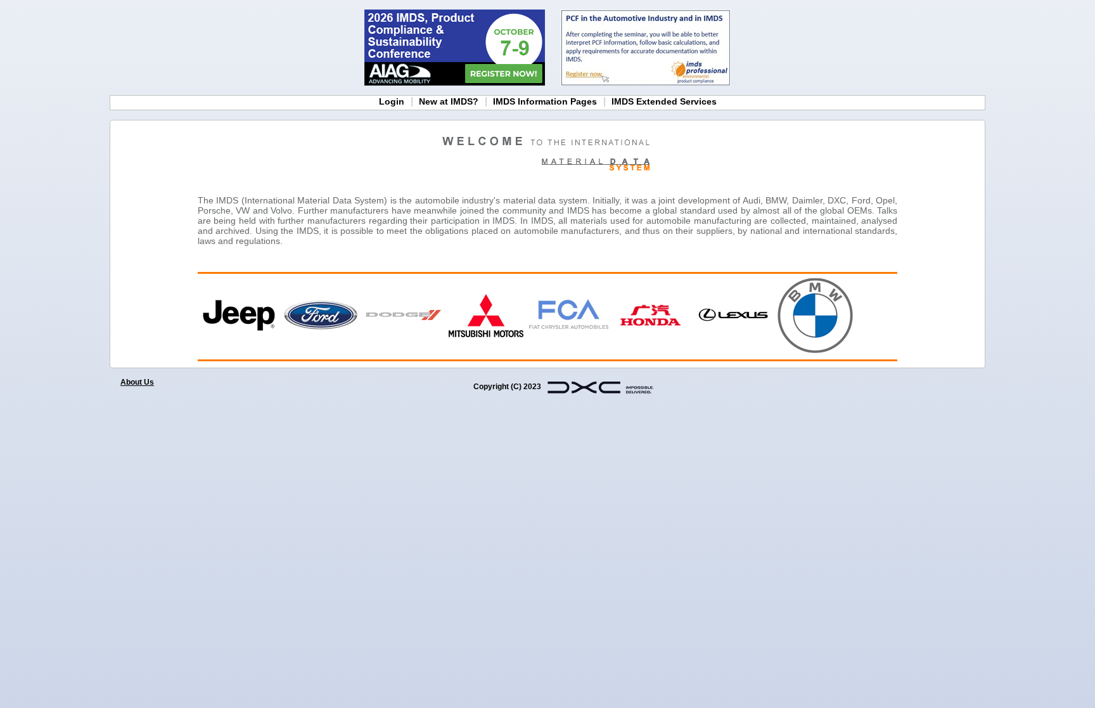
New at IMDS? (448, 101)
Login (391, 101)
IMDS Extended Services (664, 101)
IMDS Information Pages (545, 101)
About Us (137, 382)
